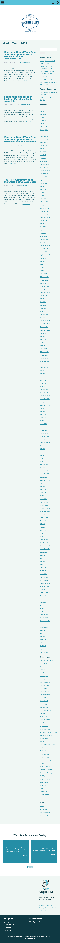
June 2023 (43, 227)
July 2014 (42, 561)
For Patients (7, 927)
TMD (41, 788)
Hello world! (43, 94)
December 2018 (45, 395)
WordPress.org (44, 815)
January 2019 (44, 392)
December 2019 (45, 358)
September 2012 (45, 630)
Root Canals (43, 776)
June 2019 (43, 377)
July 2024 (42, 186)
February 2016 (44, 502)
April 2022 (43, 270)
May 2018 (43, 417)
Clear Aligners (44, 676)
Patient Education (45, 760)
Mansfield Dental (25, 62)
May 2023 (43, 230)
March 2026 (43, 123)
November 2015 (45, 511)
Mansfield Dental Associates (48, 732)
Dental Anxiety (44, 685)
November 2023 (45, 211)
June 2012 (43, 639)
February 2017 (44, 464)
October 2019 (44, 364)
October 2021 (44, 289)
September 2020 (45, 330)
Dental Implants (44, 707)
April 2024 (43, 195)
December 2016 (45, 471)
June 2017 (43, 452)
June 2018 (43, 414)
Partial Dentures (44, 754)
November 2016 (45, 474)
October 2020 (44, 327)
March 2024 (43, 199)
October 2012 (44, 627)
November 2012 (45, 624)
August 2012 (43, 633)
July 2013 (42, 599)
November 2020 (45, 324)
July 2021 (42, 299)
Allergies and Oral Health (47, 660)
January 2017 (44, 467)
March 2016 (43, 499)
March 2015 (43, 536)
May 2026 (43, 117)
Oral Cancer (44, 748)
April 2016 (43, 496)
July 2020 (42, 336)
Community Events (45, 679)
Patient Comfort (44, 757)
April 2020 (43, 345)
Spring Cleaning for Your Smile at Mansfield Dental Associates (18, 99)
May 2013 (43, 605)
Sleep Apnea (44, 782)
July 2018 (42, 411)
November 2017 (45, 436)
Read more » (26, 81)
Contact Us (7, 930)
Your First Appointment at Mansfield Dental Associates (20, 181)
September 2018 (45, 405)
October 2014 (44, 552)
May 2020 (43, 342)
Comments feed (45, 812)
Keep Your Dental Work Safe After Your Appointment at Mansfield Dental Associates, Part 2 (20, 55)
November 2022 (45, 249)
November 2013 (45, 586)
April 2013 (43, 608)
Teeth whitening (44, 785)
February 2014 (44, 577)
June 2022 (43, 264)
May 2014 (43, 567)
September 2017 (45, 442)
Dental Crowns (44, 691)
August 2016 (43, 483)
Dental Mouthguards (46, 710)
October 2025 (44, 139)
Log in (42, 806)
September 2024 (45, 180)
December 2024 (45, 170)
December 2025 (45, 133)
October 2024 (44, 177)
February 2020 (44, 352)
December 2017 (45, 433)
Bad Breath (43, 663)
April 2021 (43, 308)
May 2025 (43, 155)
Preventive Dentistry (46, 770)
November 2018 (45, 399)
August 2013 (43, 596)
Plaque (42, 763)
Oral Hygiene (44, 751)
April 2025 (43, 158)
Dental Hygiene (44, 704)
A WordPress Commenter (47, 92)
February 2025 (44, 164)
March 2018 (43, 424)
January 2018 (44, 430)
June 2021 (43, 302)
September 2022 (45, 255)
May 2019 (43, 380)
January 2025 (44, 167)
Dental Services (9, 925)
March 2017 (43, 461)
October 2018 (44, 402)
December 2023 (45, 208)
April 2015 (43, 533)
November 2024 (45, 173)
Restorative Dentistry (46, 773)
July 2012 (42, 636)
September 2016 (45, 480)
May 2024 (43, 192)
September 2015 (45, 517)
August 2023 (43, 220)
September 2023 (45, 217)
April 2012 (43, 646)
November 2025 (45, 136)
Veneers (42, 798)
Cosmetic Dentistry (45, 682)
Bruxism (42, 666)
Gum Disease (44, 723)
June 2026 (43, 114)
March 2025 (43, 161)
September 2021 (45, 292)
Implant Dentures (45, 729)
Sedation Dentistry (45, 779)
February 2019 (44, 389)
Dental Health (44, 701)
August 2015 (43, 521)
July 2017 (42, 449)
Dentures (42, 713)
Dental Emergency (45, 694)
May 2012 (43, 643)
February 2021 (44, 314)
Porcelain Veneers (45, 766)
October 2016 (44, 477)
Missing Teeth (44, 738)
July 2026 (42, 111)
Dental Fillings (44, 698)
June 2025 (43, 152)
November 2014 (45, 549)
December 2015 (45, 508)
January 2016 (44, 505)
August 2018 (43, 408)
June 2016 (43, 489)
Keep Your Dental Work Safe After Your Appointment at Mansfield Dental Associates (20, 139)
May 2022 (43, 267)
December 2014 (45, 546)
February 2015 (44, 539)
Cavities (42, 669)
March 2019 (43, 386)
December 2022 (45, 245)
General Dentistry (45, 719)
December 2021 (45, 283)
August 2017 (43, 446)
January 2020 (44, 355)
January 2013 (44, 618)
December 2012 (45, 621)
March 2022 (43, 274)
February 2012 (44, 652)
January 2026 (44, 130)
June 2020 (43, 339)
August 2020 (43, 333)
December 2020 (45, 320)
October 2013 (44, 589)
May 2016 (43, 492)
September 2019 (45, 367)
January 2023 (44, 242)
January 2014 (44, 580)
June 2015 (43, 527)
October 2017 (44, 439)
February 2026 (44, 127)
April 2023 (43, 233)
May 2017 (43, 455)
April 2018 (43, 421)
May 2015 (43, 530)
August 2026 (43, 108)
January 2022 (44, 280)
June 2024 (43, 189)
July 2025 (42, 148)
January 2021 (44, 317)
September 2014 (45, 555)
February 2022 (44, 277)
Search (43, 53)
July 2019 (42, 374)
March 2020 (43, 349)
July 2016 (42, 486)
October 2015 (44, 514)
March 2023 (43, 236)
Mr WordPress (44, 98)
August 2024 (43, 183)
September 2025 (45, 142)
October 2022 (44, 252)
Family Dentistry (44, 716)
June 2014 (43, 564)
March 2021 (43, 311)
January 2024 (44, 205)
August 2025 (43, 145)
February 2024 (44, 202)
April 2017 (43, 458)
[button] (28, 867)
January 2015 (44, 542)
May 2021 (43, 305)
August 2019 (43, 370)
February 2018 (44, 427)
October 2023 (44, 214)
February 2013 (44, 614)
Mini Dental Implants (46, 735)
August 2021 (43, 295)
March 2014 (43, 574)
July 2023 (42, 224)
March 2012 (43, 649)
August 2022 (43, 258)
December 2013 (45, 583)
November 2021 (45, 286)
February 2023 (44, 239)
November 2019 (45, 361)
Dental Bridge (44, 688)
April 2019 (43, 383)
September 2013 (45, 592)
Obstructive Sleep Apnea (47, 744)
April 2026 (43, 120)
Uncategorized (44, 795)
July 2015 (42, 524)
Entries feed (43, 809)
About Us (6, 922)
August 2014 (43, 558)
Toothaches (43, 791)
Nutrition (42, 741)
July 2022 (42, 261)
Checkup (43, 673)
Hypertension (44, 726)
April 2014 (43, 571)
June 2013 (43, 602)
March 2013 (43, 611)
